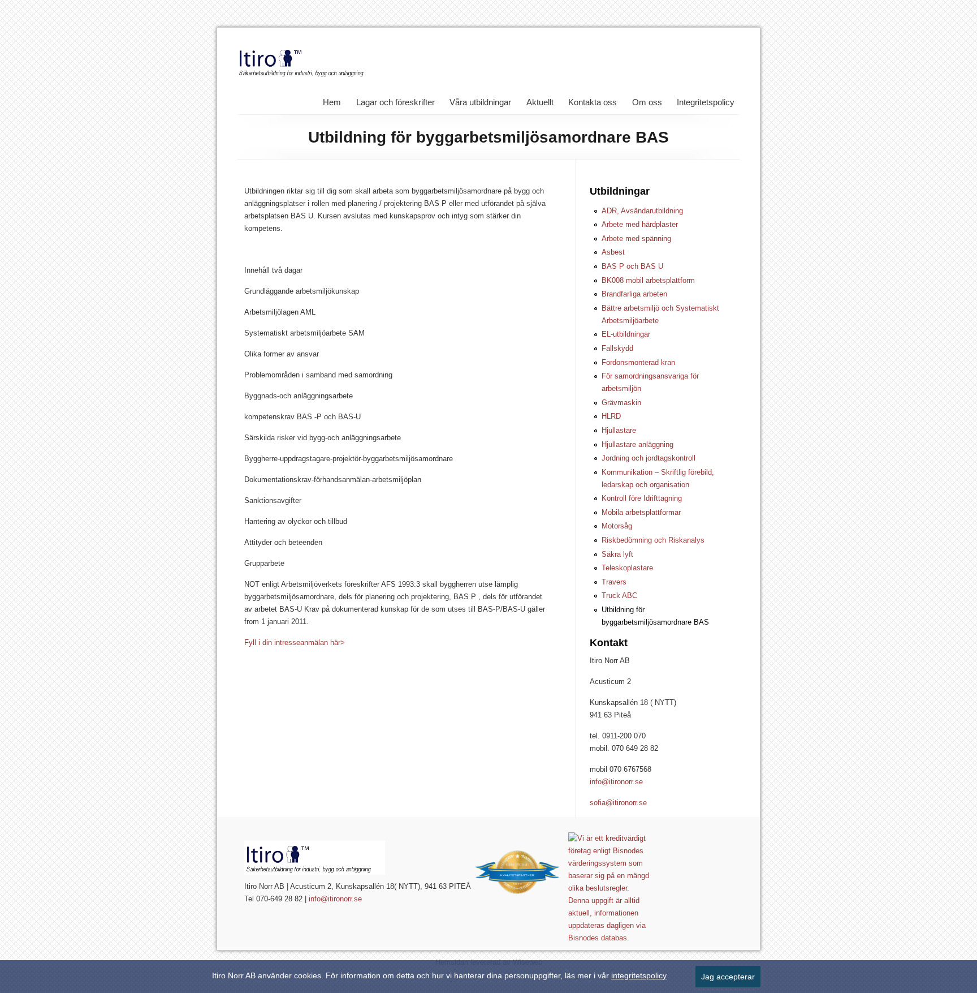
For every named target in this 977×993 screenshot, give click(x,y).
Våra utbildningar (480, 102)
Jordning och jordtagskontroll (648, 458)
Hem (332, 102)
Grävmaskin (621, 402)
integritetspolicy (639, 975)
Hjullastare (619, 430)
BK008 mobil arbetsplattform (648, 280)
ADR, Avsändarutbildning (642, 211)
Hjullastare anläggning (637, 444)
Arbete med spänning (636, 238)
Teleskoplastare (627, 568)
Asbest (613, 252)
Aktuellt (540, 102)
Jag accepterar (728, 976)
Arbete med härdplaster (640, 224)
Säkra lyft (617, 554)
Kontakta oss (592, 102)
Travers (614, 582)
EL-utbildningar (626, 334)
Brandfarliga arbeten (634, 294)
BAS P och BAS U (632, 266)
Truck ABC (619, 595)
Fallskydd (617, 348)
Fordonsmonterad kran (638, 362)
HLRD (611, 416)
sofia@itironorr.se (618, 802)
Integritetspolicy (705, 102)
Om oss (647, 102)
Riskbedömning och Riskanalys (653, 540)
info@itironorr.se (616, 781)
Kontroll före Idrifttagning (642, 498)
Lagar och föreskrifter (395, 102)
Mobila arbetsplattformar (641, 512)
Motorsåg (617, 526)
